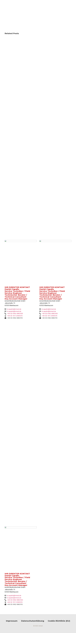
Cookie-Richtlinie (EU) (59, 621)
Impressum (11, 621)
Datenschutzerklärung (32, 621)
